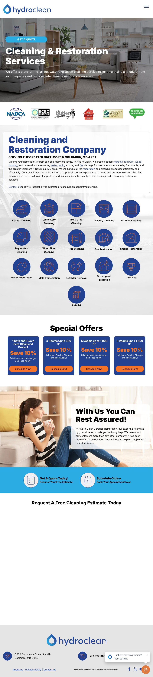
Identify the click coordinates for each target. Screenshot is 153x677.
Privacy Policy (33, 669)
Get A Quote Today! (54, 478)
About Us (18, 669)
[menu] (146, 6)
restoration (89, 168)
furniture (129, 161)
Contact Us (49, 669)
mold (61, 165)
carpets (118, 161)
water (54, 165)
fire (81, 165)
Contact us (15, 186)
